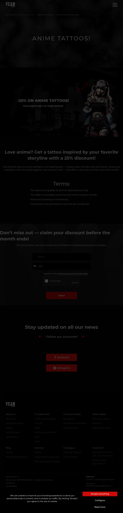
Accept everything (100, 494)
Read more (99, 507)
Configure (100, 500)
